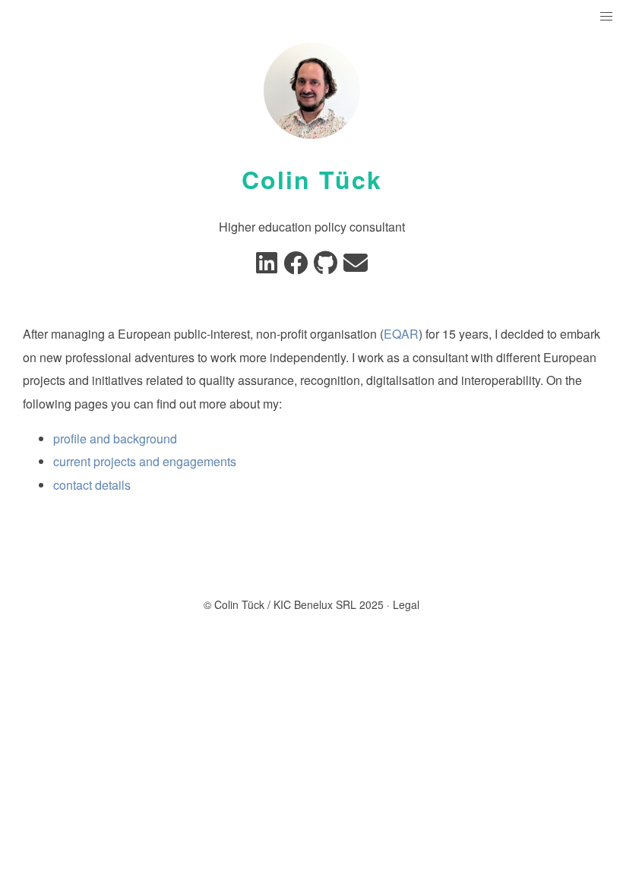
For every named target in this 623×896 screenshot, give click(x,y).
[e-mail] (355, 267)
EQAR (401, 333)
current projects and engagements (144, 461)
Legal (406, 604)
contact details (92, 485)
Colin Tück (312, 179)
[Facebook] (295, 267)
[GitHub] (325, 267)
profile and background (115, 438)
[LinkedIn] (266, 267)
